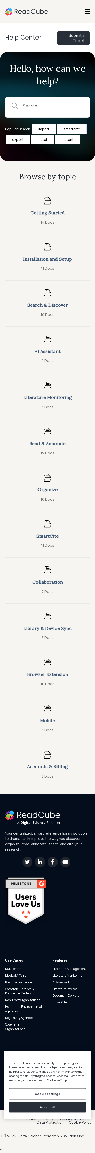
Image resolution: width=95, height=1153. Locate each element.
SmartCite (60, 1002)
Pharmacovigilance (18, 982)
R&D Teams (13, 969)
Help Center (23, 37)
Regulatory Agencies (19, 1018)
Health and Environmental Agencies (23, 1008)
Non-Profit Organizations (22, 1000)
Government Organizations (15, 1026)
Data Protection (50, 1122)
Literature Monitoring (67, 975)
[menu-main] (87, 11)
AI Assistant (61, 982)
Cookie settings (47, 1094)
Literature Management (69, 969)
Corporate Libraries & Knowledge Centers (19, 991)
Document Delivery (66, 995)
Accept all (47, 1107)
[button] (27, 862)
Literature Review (65, 989)
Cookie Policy (80, 1122)
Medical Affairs (15, 975)
